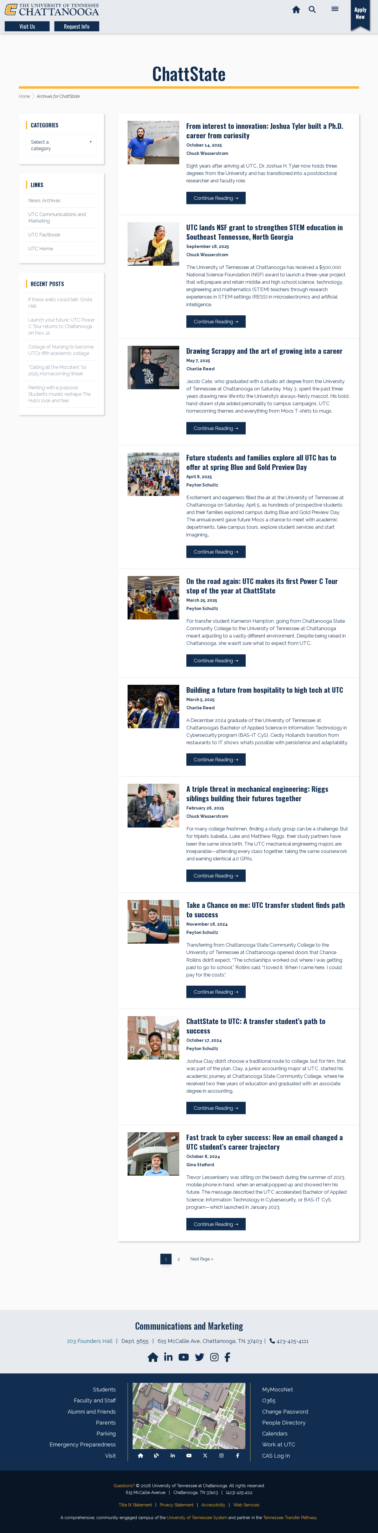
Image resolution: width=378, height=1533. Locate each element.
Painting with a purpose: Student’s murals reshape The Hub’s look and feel (59, 394)
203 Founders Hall (89, 1341)
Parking (106, 1433)
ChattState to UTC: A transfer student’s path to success (255, 1025)
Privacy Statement (176, 1505)
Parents (106, 1423)
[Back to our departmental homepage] (140, 1456)
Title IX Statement (135, 1505)
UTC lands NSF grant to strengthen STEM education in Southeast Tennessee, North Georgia (264, 232)
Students (104, 1389)
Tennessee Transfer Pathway (290, 1517)
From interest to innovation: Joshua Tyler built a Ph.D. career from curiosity (264, 130)
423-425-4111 (292, 1341)
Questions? (124, 1485)
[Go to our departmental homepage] (153, 1359)
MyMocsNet (277, 1389)
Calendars (275, 1433)
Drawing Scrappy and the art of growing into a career (264, 350)
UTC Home (40, 249)
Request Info (76, 26)
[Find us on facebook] (227, 1359)
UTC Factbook (44, 235)
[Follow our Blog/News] (156, 1456)
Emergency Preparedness (83, 1444)
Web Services (246, 1505)
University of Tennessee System (197, 1517)
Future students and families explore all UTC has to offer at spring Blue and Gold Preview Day (261, 462)
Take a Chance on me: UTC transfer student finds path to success (265, 909)
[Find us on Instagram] (215, 1359)
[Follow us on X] (205, 1456)
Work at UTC (278, 1444)
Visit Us (27, 26)
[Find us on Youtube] (189, 1456)
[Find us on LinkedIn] (169, 1359)
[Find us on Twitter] (200, 1359)
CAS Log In (276, 1456)
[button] (312, 9)
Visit (110, 1456)
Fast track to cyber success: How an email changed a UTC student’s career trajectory (264, 1142)
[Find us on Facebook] (237, 1456)
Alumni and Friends (92, 1412)
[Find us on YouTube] (184, 1359)
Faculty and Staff (95, 1400)
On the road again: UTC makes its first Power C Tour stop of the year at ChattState (262, 585)
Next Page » (201, 1259)
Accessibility (213, 1505)
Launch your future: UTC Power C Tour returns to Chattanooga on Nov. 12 (61, 326)
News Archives (44, 200)
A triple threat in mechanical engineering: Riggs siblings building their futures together (257, 793)
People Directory (284, 1423)
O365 (269, 1400)
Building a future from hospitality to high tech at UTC (264, 689)
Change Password (285, 1412)
